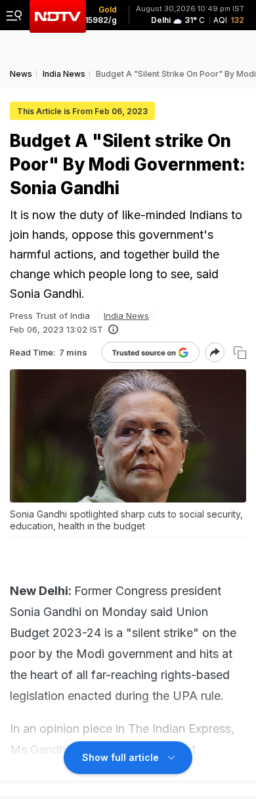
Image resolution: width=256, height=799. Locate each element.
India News (126, 315)
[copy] (240, 352)
